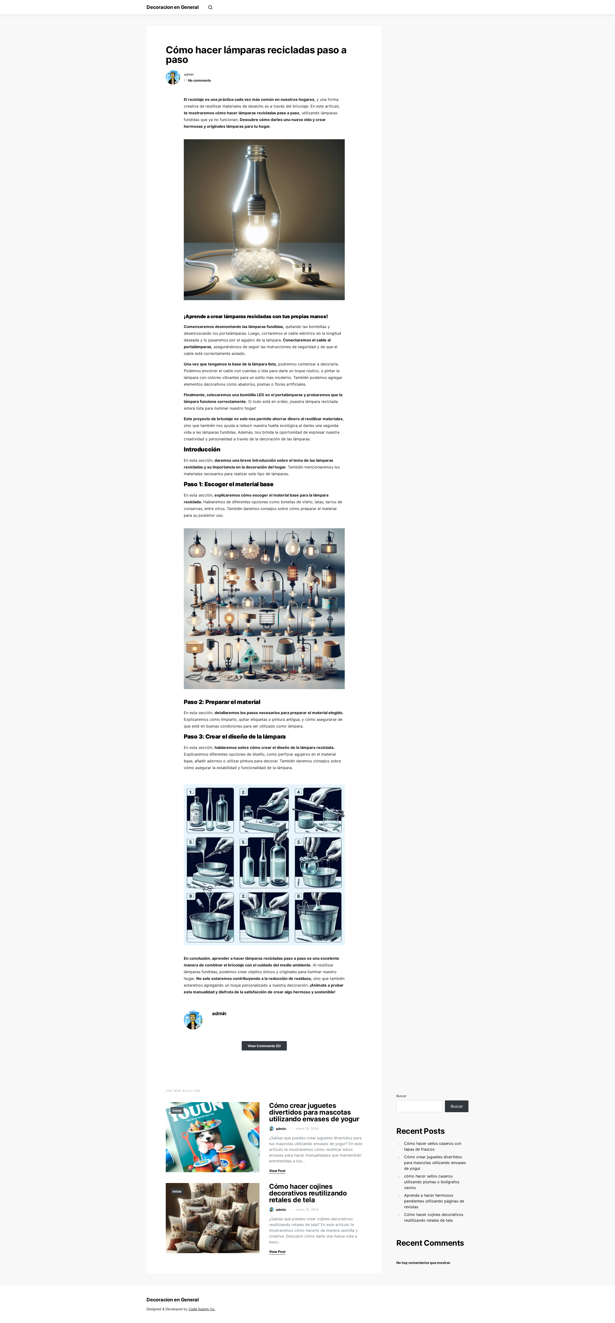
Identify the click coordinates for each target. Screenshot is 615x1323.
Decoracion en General (173, 7)
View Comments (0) (264, 1046)
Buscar (401, 1096)
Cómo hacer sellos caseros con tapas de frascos (432, 1146)
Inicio (177, 1110)
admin (189, 74)
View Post (277, 1171)
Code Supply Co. (202, 1309)
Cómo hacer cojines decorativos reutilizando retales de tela (308, 1193)
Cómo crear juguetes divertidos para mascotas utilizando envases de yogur (314, 1112)
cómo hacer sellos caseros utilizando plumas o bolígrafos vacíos (431, 1182)
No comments (199, 80)
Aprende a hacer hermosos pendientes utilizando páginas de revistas (434, 1201)
